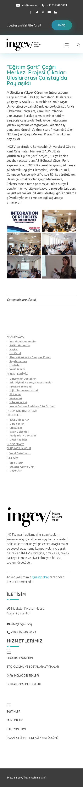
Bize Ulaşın (16, 462)
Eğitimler (15, 394)
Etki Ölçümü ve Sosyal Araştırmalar (31, 382)
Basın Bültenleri (19, 431)
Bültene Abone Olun (21, 466)
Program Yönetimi (20, 386)
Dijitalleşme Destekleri (23, 390)
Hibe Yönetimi (18, 402)
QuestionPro (40, 577)
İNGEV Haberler (19, 419)
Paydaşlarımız (18, 361)
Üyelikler (14, 365)
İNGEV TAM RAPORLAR (22, 410)
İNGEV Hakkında (19, 345)
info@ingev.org (30, 5)
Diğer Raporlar (18, 439)
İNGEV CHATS (15, 444)
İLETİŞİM (12, 457)
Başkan (13, 349)
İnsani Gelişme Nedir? (22, 341)
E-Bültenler (16, 423)
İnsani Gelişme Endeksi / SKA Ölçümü (32, 406)
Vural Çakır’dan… (20, 453)
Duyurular (15, 470)
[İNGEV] (31, 44)
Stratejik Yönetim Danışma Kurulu (30, 357)
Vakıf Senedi (17, 368)
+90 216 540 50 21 (57, 5)
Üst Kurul (15, 353)
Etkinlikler (15, 427)
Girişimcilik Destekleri (22, 378)
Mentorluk (15, 398)
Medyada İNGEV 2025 (22, 435)
